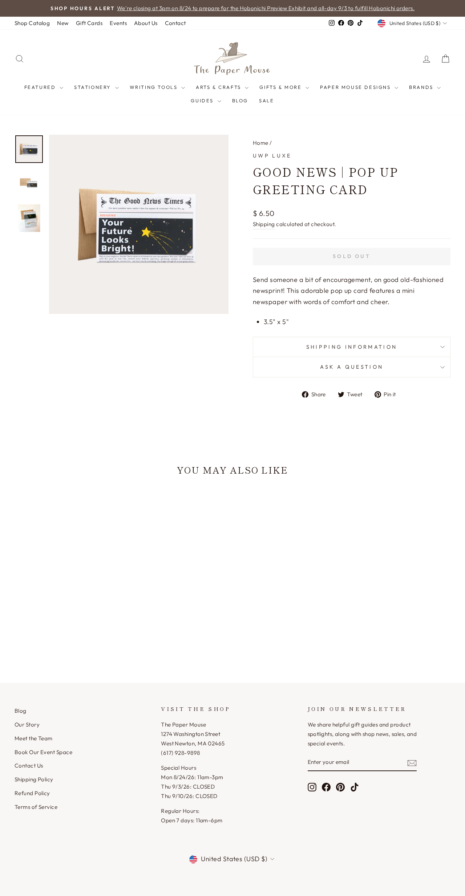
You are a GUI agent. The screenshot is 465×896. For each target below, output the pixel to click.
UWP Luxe (272, 155)
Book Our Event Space (43, 752)
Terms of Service (36, 806)
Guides (203, 100)
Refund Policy (32, 793)
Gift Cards (89, 23)
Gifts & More (281, 87)
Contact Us (29, 765)
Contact (175, 23)
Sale (266, 100)
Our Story (27, 724)
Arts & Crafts (219, 87)
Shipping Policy (34, 779)
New (62, 23)
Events (118, 23)
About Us (146, 23)
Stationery (93, 87)
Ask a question (351, 367)
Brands (422, 87)
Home (260, 142)
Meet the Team (34, 738)
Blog (240, 100)
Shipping (264, 224)
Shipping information (351, 347)
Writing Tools (154, 87)
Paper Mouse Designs (356, 87)
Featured (41, 87)
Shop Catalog (32, 23)
